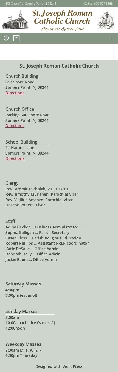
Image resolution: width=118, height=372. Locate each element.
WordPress (73, 366)
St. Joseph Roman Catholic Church (62, 17)
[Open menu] (109, 38)
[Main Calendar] (16, 38)
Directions (14, 92)
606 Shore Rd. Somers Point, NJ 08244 (30, 3)
